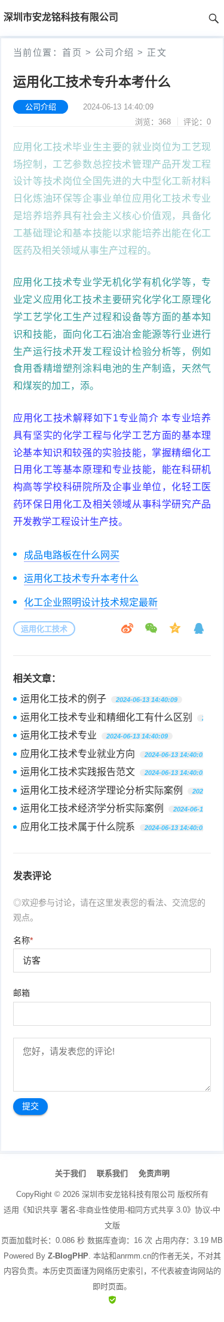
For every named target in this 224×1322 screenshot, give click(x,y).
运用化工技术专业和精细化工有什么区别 (106, 717)
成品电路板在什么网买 (71, 555)
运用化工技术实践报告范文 (77, 772)
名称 (23, 940)
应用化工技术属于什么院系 (77, 827)
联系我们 (112, 1173)
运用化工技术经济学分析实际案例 (92, 808)
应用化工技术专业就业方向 (77, 754)
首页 (72, 52)
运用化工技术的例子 (63, 699)
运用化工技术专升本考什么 (81, 578)
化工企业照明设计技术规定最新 (91, 602)
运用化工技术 (44, 628)
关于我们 (70, 1173)
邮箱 (21, 993)
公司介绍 (114, 52)
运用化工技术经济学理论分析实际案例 (101, 790)
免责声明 (154, 1173)
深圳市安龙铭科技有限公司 (128, 1194)
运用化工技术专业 (58, 735)
